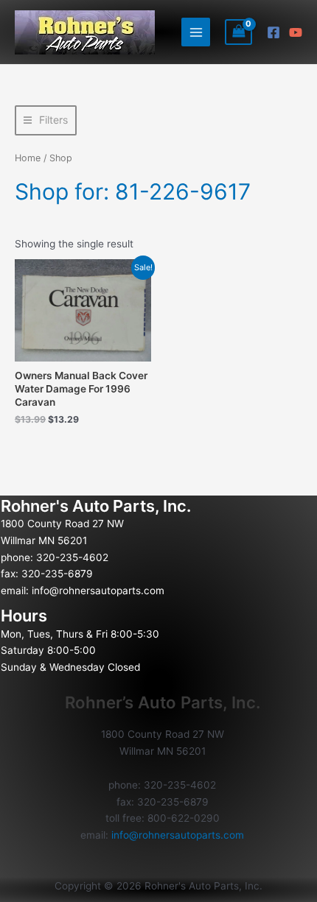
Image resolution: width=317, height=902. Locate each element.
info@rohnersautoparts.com (98, 590)
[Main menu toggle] (195, 32)
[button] (46, 120)
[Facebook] (273, 32)
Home (28, 157)
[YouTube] (295, 32)
